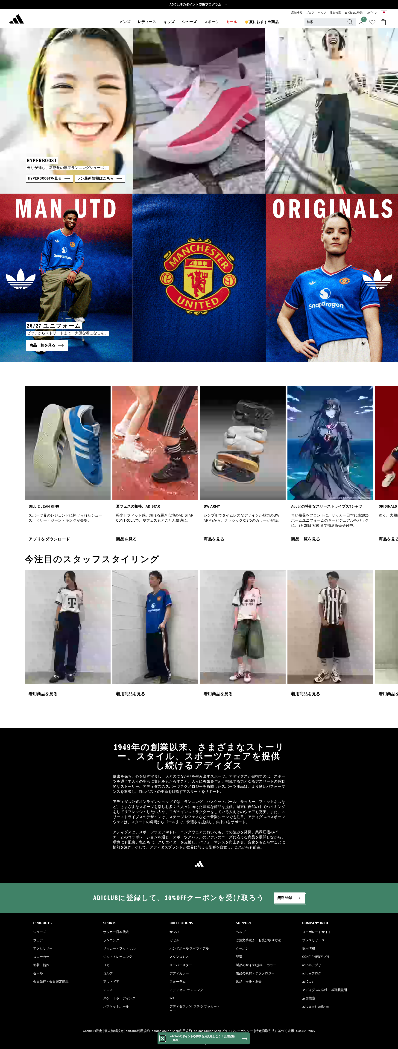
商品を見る (126, 539)
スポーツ (211, 22)
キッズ (169, 22)
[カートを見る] (383, 22)
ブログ (310, 13)
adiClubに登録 (354, 13)
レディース (147, 22)
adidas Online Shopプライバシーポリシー (223, 1031)
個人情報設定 (114, 1031)
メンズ (124, 22)
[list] (199, 466)
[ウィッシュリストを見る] (372, 22)
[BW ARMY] (243, 466)
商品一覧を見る (305, 539)
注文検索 (335, 13)
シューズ (189, 22)
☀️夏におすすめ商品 (262, 22)
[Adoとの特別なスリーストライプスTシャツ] (330, 466)
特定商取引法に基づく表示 (274, 1031)
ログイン (371, 13)
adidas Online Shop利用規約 (172, 1031)
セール (231, 22)
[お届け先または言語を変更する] (384, 13)
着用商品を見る (43, 694)
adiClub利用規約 (138, 1031)
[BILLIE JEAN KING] (68, 466)
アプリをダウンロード (49, 539)
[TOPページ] (16, 19)
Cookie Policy (305, 1031)
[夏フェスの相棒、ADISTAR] (155, 466)
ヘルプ (322, 13)
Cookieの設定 (92, 1031)
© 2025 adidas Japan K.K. (199, 1043)
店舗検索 (296, 13)
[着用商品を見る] (68, 635)
